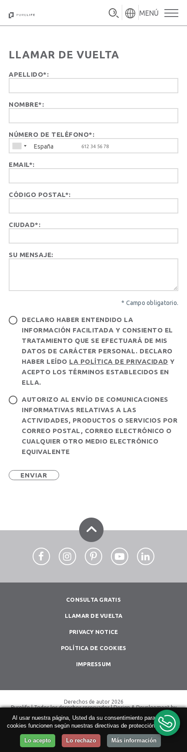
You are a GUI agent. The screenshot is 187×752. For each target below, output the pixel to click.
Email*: (22, 164)
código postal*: (40, 194)
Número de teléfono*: (51, 134)
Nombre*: (26, 104)
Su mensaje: (31, 254)
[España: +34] (19, 146)
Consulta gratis (93, 599)
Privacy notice (93, 632)
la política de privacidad (118, 361)
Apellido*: (29, 74)
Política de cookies (94, 648)
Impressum (93, 664)
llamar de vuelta (94, 616)
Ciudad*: (24, 224)
